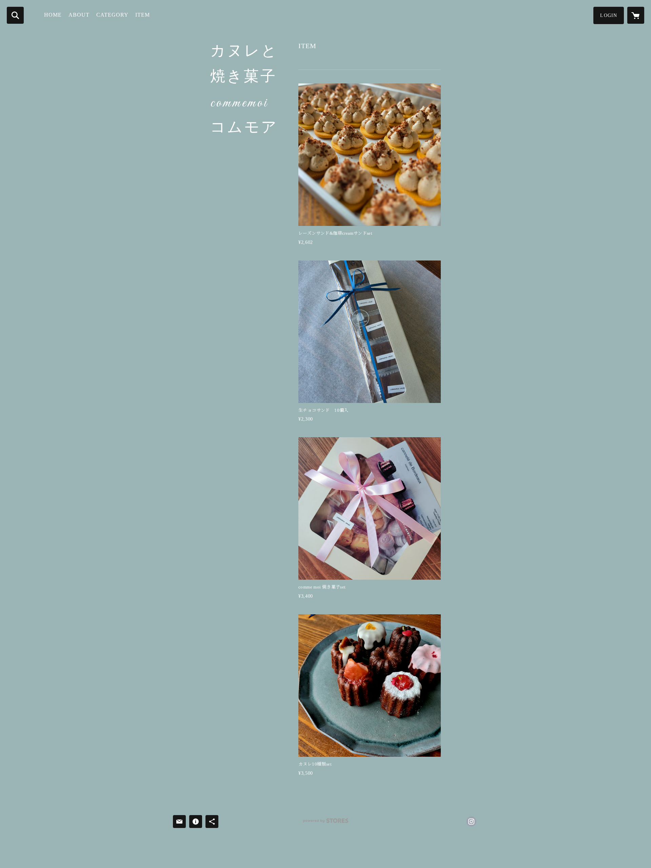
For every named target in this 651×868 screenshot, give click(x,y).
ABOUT (79, 15)
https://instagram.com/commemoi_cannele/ (471, 821)
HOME (53, 15)
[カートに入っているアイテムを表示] (635, 15)
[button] (608, 15)
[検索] (15, 15)
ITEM (142, 15)
